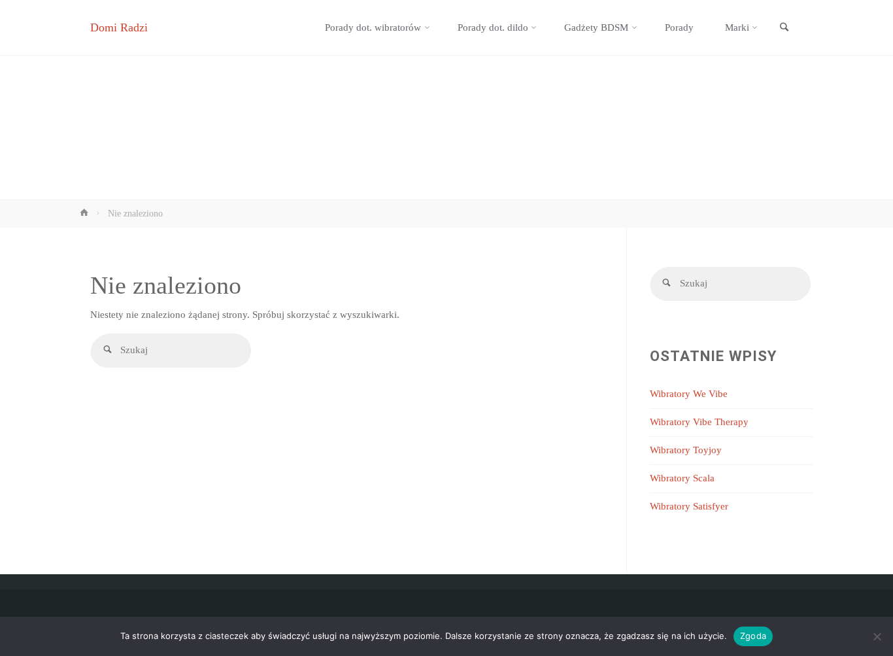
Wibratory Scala (682, 478)
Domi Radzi (119, 27)
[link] (783, 28)
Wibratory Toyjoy (686, 450)
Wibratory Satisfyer (689, 506)
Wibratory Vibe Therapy (699, 422)
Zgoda (753, 635)
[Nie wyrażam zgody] (876, 636)
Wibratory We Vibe (689, 393)
